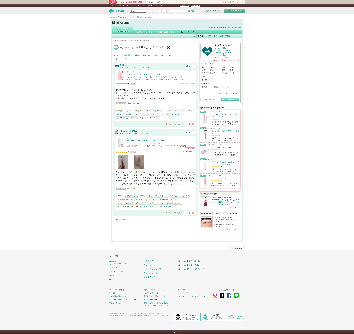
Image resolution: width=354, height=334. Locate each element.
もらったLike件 (224, 50)
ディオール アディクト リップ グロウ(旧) (143, 74)
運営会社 (181, 290)
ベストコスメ (195, 6)
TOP (112, 5)
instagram (215, 295)
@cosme (119, 262)
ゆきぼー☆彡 (145, 48)
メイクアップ (157, 111)
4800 (122, 65)
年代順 (169, 55)
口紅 (151, 77)
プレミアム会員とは (116, 290)
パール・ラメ (184, 196)
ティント (134, 118)
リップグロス (168, 143)
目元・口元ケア (140, 114)
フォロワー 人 (221, 57)
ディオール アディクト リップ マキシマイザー (146, 141)
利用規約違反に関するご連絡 (154, 296)
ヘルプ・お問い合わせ (152, 293)
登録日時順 (126, 55)
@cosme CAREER (192, 269)
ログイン (240, 2)
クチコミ (152, 32)
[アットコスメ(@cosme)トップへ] (118, 12)
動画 (160, 32)
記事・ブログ (225, 36)
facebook (229, 295)
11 (146, 67)
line (236, 295)
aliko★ (122, 131)
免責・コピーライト (151, 290)
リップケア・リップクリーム (137, 77)
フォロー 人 (221, 55)
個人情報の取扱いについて (119, 296)
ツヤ (166, 196)
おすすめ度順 (158, 55)
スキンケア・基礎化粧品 (125, 114)
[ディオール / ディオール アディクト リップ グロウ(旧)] (121, 79)
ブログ (137, 5)
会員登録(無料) (228, 2)
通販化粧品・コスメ (132, 196)
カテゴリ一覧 (184, 6)
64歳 (212, 67)
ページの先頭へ (237, 248)
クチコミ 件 (221, 48)
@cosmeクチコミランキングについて (192, 296)
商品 (193, 36)
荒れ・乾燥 (159, 196)
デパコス (172, 206)
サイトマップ (183, 293)
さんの (226, 60)
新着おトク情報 (154, 2)
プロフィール (141, 32)
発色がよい (174, 196)
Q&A (143, 5)
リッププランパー (123, 206)
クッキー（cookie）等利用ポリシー (122, 300)
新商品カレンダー (151, 273)
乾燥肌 (232, 67)
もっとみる (234, 207)
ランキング (120, 5)
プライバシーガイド (116, 303)
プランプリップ (147, 206)
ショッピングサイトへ (190, 148)
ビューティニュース (152, 269)
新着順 (137, 55)
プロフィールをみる (230, 93)
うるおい (150, 196)
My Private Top (235, 27)
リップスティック (175, 77)
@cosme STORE (189, 265)
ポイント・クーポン (118, 271)
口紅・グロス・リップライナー (175, 111)
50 (146, 134)
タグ (215, 36)
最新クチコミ (149, 277)
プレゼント (148, 265)
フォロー (174, 32)
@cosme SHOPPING (190, 261)
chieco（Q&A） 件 (223, 53)
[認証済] (136, 131)
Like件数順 (146, 55)
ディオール (131, 72)
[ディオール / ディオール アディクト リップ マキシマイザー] (121, 146)
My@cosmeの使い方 (217, 27)
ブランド (129, 5)
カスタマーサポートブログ (154, 300)
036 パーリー (154, 118)
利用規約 (112, 293)
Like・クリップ (187, 32)
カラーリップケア (161, 77)
